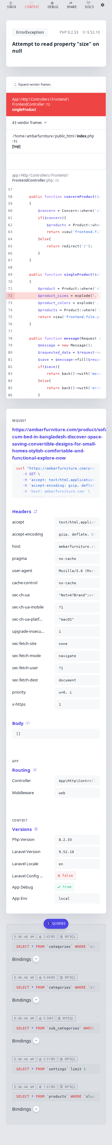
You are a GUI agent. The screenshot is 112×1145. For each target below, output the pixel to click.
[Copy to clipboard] (94, 468)
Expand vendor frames (34, 85)
